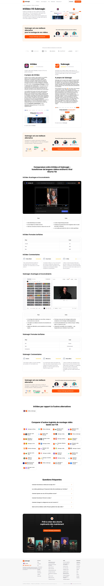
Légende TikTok (65, 571)
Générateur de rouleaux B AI (52, 574)
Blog (38, 562)
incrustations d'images (38, 84)
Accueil (24, 5)
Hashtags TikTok (66, 569)
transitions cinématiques (34, 103)
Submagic (65, 122)
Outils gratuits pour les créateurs (66, 564)
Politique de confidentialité (35, 583)
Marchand (39, 571)
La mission (39, 563)
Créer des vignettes (66, 562)
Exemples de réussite (39, 569)
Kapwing (77, 577)
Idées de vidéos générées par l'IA (66, 573)
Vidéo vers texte (51, 568)
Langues (38, 574)
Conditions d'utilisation (26, 583)
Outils (64, 560)
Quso (77, 571)
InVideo (34, 125)
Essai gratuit (78, 1)
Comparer (78, 564)
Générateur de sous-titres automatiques (51, 562)
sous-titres (78, 566)
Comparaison (28, 5)
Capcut (77, 574)
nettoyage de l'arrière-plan (32, 85)
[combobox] (26, 563)
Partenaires (53, 1)
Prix (49, 1)
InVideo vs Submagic (35, 5)
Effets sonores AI (51, 577)
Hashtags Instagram (66, 579)
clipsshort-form (28, 105)
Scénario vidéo (65, 566)
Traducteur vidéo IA (51, 579)
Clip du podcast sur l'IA (52, 570)
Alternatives (78, 560)
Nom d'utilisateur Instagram (66, 577)
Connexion (71, 1)
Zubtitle (77, 569)
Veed (77, 572)
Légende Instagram (66, 575)
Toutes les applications (78, 562)
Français (26, 563)
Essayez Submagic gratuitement (37, 36)
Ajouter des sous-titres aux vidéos (52, 565)
